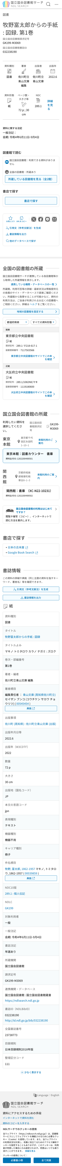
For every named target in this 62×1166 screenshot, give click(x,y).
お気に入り (10, 221)
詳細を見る (50, 105)
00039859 (31, 873)
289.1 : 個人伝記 (15, 893)
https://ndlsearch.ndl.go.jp (22, 1000)
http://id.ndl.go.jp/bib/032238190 (26, 1020)
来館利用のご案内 (45, 441)
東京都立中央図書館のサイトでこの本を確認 (31, 357)
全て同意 (46, 1160)
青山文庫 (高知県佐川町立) (39, 695)
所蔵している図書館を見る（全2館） (31, 179)
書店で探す (31, 201)
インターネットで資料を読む (18, 1118)
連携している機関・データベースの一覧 (32, 284)
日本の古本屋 (16, 547)
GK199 (9, 908)
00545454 (22, 703)
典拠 (29, 708)
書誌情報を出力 (17, 234)
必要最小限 (17, 1160)
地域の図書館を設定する (30, 311)
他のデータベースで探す (22, 241)
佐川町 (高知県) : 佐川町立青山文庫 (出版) (30, 724)
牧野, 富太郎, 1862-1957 (20, 869)
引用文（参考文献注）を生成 (25, 228)
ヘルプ (33, 304)
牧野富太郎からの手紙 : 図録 (22, 637)
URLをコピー (21, 221)
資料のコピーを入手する (16, 1123)
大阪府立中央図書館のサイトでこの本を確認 (31, 393)
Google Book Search (21, 552)
